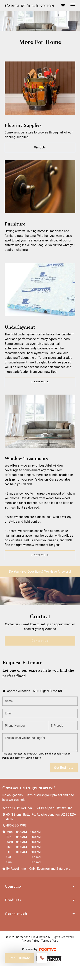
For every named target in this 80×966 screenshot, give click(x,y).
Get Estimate (64, 767)
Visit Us (40, 147)
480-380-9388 (16, 825)
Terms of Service (24, 757)
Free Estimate (19, 958)
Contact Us (40, 382)
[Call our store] (42, 958)
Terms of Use (49, 940)
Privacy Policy (30, 940)
